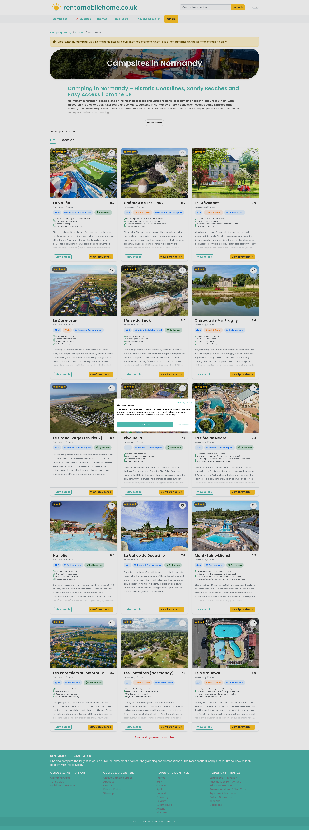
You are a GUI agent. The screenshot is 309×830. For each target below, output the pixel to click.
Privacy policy (184, 402)
